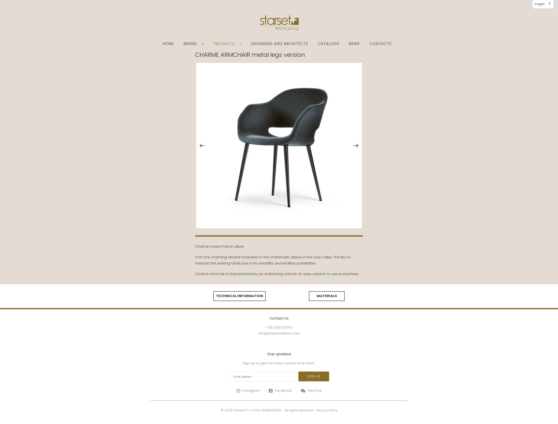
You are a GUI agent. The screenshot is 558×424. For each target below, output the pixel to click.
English (540, 4)
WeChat (315, 390)
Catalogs (328, 43)
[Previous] (202, 145)
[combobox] (543, 4)
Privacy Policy (326, 410)
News (354, 43)
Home (168, 43)
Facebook (283, 390)
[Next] (356, 145)
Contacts (380, 43)
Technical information (239, 295)
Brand (192, 43)
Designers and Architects (279, 43)
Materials (327, 295)
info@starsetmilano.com (279, 333)
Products (225, 43)
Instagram (251, 390)
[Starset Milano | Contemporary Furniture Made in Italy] (279, 24)
